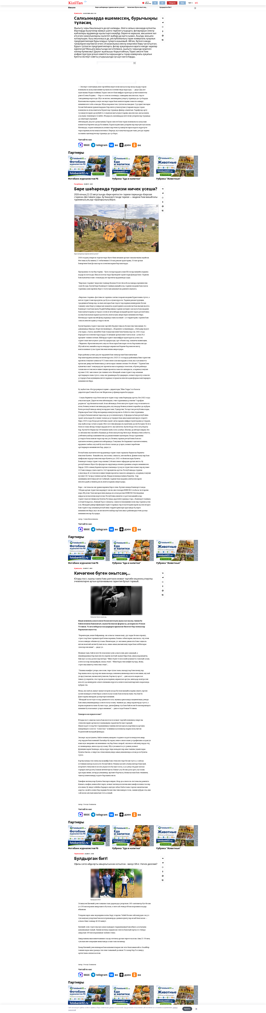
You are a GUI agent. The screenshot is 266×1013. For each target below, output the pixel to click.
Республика (78, 184)
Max (182, 3)
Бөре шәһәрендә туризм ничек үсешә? (110, 7)
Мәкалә (71, 7)
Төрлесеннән (79, 854)
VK (155, 3)
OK (162, 3)
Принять (187, 1009)
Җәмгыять (78, 13)
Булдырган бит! (165, 7)
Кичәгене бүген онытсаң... (137, 7)
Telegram (172, 3)
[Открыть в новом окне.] (84, 145)
